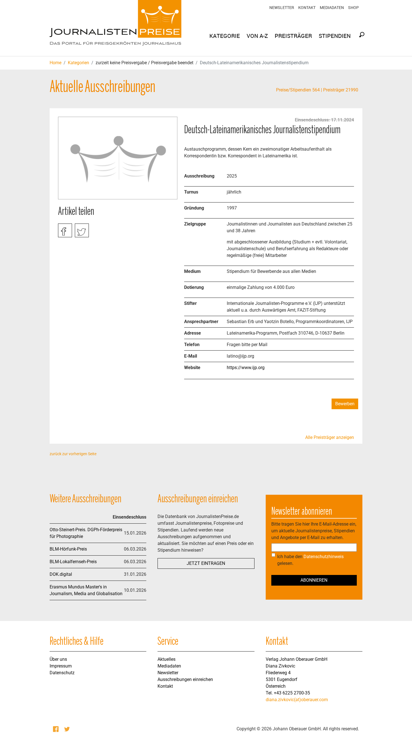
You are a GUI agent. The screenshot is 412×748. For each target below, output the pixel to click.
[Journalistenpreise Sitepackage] (115, 28)
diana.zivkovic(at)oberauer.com (297, 699)
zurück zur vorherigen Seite (73, 454)
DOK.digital (61, 574)
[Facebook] (56, 729)
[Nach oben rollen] (399, 735)
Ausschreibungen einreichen (185, 679)
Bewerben (345, 403)
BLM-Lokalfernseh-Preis (73, 561)
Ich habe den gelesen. (310, 560)
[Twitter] (67, 729)
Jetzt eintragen (206, 563)
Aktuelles (166, 659)
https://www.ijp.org (246, 367)
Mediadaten (332, 7)
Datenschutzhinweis (324, 556)
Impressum (61, 666)
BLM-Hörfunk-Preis (68, 549)
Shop (353, 7)
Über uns (58, 659)
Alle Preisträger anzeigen (329, 437)
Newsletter (281, 7)
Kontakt (307, 7)
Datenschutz (62, 672)
